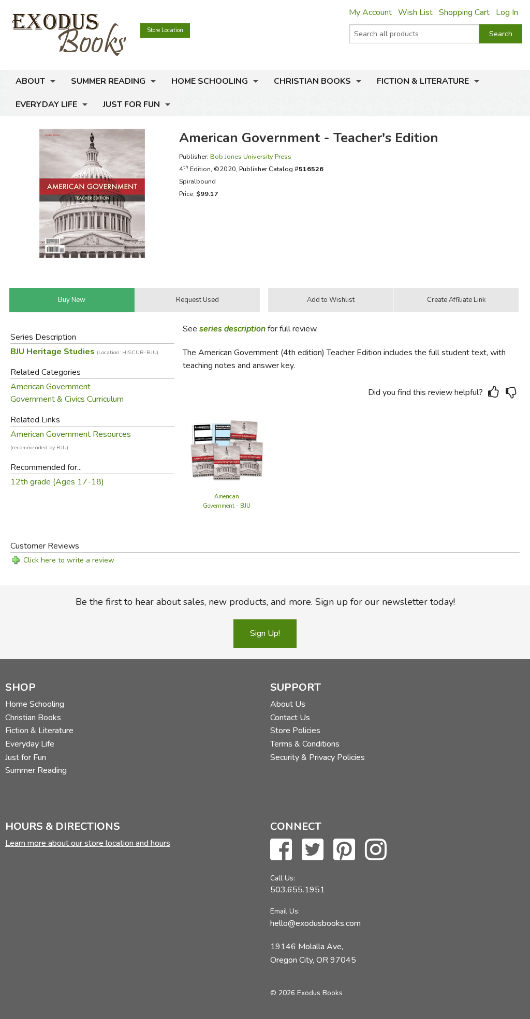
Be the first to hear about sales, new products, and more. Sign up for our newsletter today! (265, 602)
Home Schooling (209, 81)
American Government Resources (70, 434)
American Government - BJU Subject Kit (227, 506)
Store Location (165, 30)
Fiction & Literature (423, 81)
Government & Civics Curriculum (67, 399)
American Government (50, 386)
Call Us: (282, 878)
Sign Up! (265, 633)
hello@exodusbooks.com (315, 923)
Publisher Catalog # (281, 168)
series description (232, 328)
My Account (370, 12)
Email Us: (285, 911)
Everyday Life (46, 104)
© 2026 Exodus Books (306, 993)
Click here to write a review (68, 560)
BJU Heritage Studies (84, 351)
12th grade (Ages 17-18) (57, 482)
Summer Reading (108, 81)
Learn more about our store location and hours (87, 843)
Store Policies (295, 730)
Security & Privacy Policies (317, 757)
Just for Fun (131, 104)
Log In (507, 12)
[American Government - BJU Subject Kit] (227, 450)
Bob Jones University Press (250, 156)
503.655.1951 (297, 889)
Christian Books (312, 81)
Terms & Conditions (305, 744)
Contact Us (290, 717)
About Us (287, 704)
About (30, 81)
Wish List (415, 12)
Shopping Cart (464, 12)
